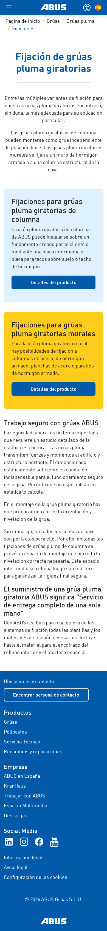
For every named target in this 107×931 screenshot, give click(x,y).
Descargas (15, 815)
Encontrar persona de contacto (46, 695)
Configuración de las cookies (35, 877)
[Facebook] (39, 841)
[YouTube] (54, 841)
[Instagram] (24, 841)
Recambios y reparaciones (33, 751)
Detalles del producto (53, 282)
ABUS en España (22, 776)
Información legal (23, 857)
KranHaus (15, 786)
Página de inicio (22, 21)
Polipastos (15, 732)
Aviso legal (15, 867)
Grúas (53, 21)
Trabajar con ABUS (24, 796)
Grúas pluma (80, 21)
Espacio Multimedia (25, 805)
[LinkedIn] (9, 841)
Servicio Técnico (22, 742)
